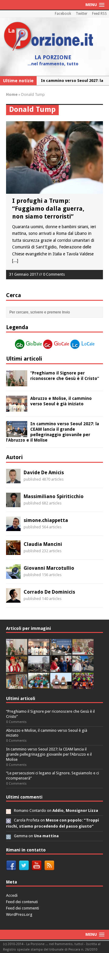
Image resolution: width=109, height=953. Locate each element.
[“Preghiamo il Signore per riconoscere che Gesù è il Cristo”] (16, 382)
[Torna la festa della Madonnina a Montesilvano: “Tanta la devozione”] (83, 668)
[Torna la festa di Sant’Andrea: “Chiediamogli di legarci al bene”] (16, 685)
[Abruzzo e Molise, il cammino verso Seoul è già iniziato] (16, 408)
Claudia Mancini (43, 544)
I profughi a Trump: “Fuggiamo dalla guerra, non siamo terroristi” (48, 208)
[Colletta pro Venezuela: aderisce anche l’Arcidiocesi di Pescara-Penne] (38, 668)
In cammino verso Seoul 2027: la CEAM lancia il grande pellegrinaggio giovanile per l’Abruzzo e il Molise (49, 754)
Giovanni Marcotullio (49, 568)
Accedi (12, 895)
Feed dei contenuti (22, 902)
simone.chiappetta (46, 520)
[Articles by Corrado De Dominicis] (13, 599)
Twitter (82, 13)
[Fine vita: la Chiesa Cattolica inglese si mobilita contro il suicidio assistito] (60, 668)
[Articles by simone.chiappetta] (13, 527)
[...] (15, 260)
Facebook (63, 13)
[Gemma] (8, 836)
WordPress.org (19, 914)
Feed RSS (99, 13)
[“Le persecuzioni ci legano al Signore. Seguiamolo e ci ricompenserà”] (83, 651)
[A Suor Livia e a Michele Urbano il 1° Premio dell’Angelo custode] (60, 685)
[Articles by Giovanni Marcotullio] (13, 575)
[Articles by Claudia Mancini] (13, 551)
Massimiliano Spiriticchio (54, 496)
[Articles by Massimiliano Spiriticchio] (13, 503)
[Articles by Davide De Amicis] (13, 479)
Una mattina (46, 836)
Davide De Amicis (44, 472)
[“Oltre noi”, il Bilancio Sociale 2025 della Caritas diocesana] (83, 685)
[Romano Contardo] (8, 810)
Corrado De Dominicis (49, 592)
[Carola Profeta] (8, 820)
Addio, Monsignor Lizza (75, 810)
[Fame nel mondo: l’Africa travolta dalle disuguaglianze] (38, 685)
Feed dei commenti (22, 908)
